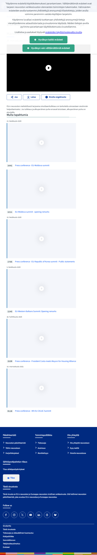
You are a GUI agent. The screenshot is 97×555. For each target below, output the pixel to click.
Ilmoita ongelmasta (57, 97)
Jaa (16, 97)
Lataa (33, 97)
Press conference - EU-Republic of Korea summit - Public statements (45, 261)
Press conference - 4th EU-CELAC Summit (33, 410)
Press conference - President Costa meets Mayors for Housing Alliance (45, 361)
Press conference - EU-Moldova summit (32, 165)
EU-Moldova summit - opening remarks (32, 211)
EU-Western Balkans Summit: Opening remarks (35, 311)
